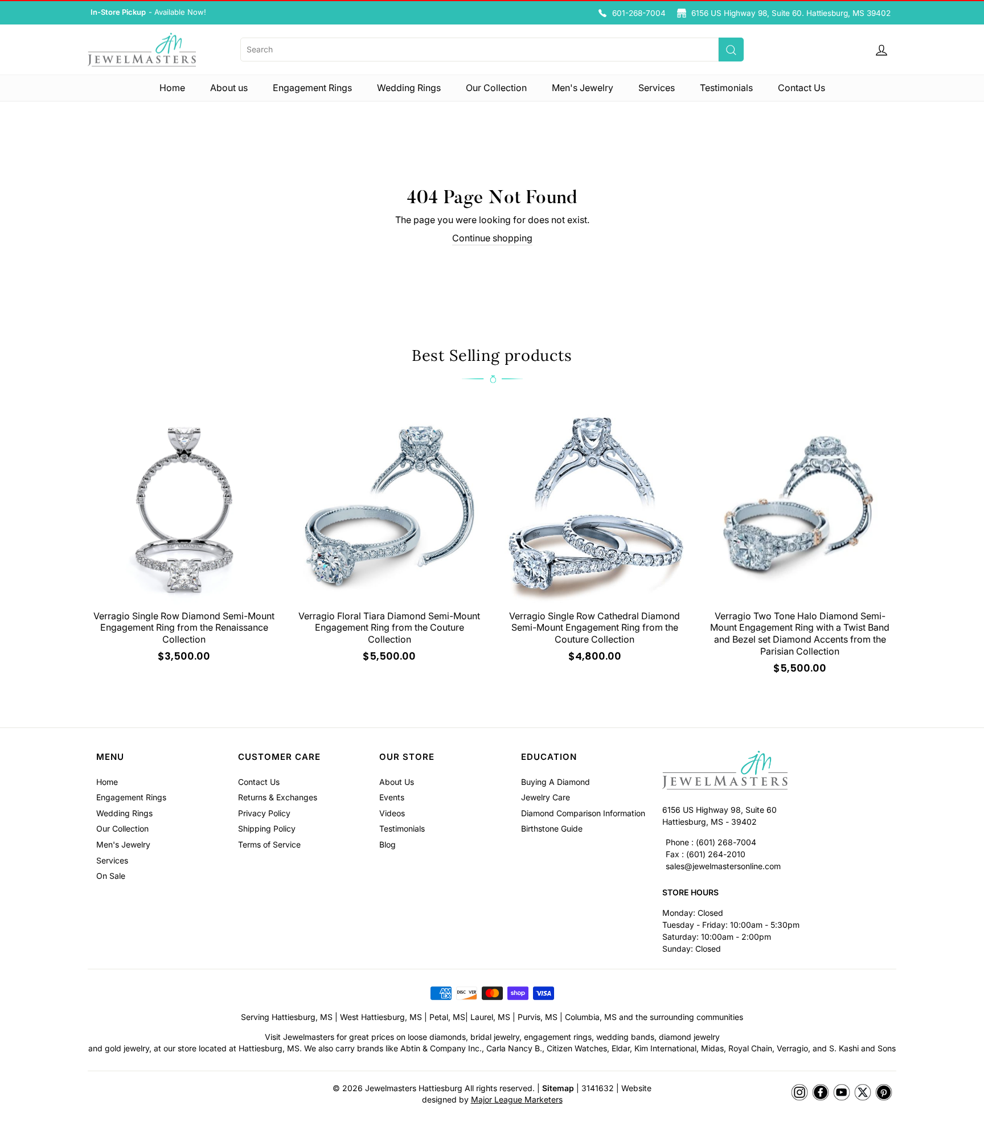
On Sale (110, 876)
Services (656, 87)
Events (391, 797)
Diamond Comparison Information (583, 813)
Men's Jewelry (582, 87)
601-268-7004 (639, 13)
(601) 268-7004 (726, 842)
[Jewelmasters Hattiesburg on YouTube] (841, 1093)
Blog (387, 844)
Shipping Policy (267, 828)
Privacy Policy (264, 813)
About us (229, 87)
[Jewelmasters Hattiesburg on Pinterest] (883, 1093)
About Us (396, 782)
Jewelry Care (545, 797)
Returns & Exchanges (277, 797)
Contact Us (801, 87)
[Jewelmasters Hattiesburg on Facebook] (820, 1093)
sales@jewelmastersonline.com (723, 866)
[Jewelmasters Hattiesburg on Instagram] (799, 1093)
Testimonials (726, 87)
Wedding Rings (409, 87)
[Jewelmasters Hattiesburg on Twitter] (862, 1093)
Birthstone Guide (552, 828)
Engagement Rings (312, 87)
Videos (392, 813)
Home (172, 87)
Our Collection (496, 87)
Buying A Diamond (555, 782)
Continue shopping (492, 238)
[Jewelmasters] (775, 771)
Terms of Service (269, 844)
